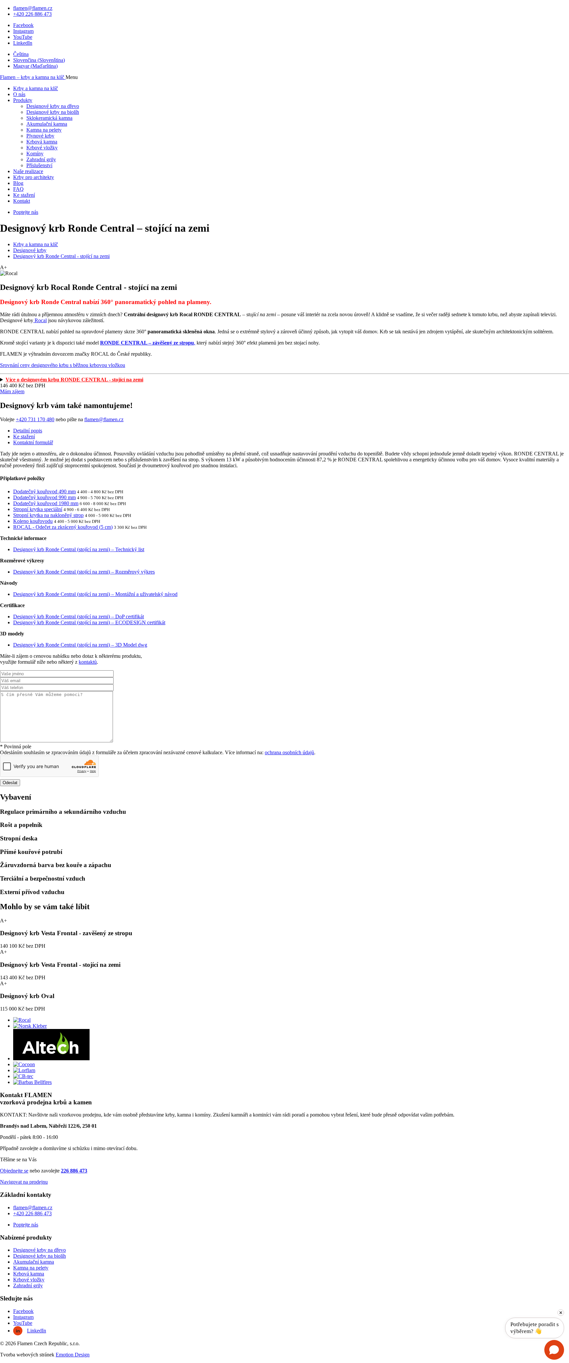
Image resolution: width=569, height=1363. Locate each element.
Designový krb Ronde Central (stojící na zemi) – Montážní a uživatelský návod (95, 594)
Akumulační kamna (46, 124)
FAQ (18, 189)
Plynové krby (40, 136)
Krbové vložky (42, 147)
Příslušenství (39, 165)
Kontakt (21, 201)
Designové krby (29, 250)
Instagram (23, 31)
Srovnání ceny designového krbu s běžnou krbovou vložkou (62, 365)
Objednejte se (14, 1170)
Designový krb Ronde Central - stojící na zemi (61, 256)
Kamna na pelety (44, 130)
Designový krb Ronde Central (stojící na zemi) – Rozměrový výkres (84, 572)
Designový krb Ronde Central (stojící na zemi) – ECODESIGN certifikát (89, 622)
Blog (18, 183)
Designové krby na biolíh (52, 112)
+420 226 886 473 (32, 14)
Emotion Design (73, 1354)
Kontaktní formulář (33, 442)
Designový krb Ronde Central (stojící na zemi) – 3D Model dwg (80, 645)
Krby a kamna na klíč (35, 88)
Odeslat (10, 782)
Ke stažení (24, 195)
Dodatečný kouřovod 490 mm (44, 491)
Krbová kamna (41, 141)
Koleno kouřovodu (33, 521)
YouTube (22, 37)
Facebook (23, 25)
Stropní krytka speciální (37, 509)
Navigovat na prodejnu (24, 1182)
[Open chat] (554, 1350)
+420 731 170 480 (35, 419)
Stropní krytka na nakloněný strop (48, 515)
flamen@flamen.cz (32, 8)
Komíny (34, 153)
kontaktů (88, 662)
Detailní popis (27, 430)
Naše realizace (28, 171)
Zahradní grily (41, 159)
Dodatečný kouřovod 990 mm (44, 497)
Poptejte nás (25, 212)
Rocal (40, 320)
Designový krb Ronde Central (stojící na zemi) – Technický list (78, 549)
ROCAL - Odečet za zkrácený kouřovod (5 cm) (63, 527)
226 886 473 (74, 1170)
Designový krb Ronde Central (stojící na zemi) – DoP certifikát (78, 616)
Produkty (22, 100)
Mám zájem (12, 391)
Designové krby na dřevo (52, 106)
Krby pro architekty (33, 177)
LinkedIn (22, 43)
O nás (19, 94)
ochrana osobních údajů (289, 752)
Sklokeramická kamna (49, 118)
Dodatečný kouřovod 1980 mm (45, 503)
